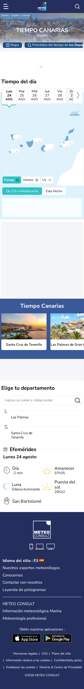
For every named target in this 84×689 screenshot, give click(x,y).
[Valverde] (10, 151)
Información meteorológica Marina (32, 611)
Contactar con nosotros (22, 582)
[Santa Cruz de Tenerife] (33, 140)
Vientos (28, 180)
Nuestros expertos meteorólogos (31, 567)
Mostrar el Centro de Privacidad (60, 667)
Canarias (26, 15)
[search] (77, 6)
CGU (45, 653)
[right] (78, 96)
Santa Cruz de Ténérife (22, 435)
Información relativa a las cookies (28, 660)
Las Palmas (20, 417)
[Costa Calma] (61, 145)
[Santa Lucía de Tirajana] (43, 149)
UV (44, 180)
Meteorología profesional (24, 618)
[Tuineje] (64, 142)
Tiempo (5, 15)
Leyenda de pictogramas (24, 589)
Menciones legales (25, 653)
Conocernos (13, 575)
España (15, 15)
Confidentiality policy (68, 660)
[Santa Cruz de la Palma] (13, 137)
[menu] (6, 6)
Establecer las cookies (21, 667)
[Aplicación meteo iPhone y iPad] (26, 638)
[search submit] (78, 401)
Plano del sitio (61, 653)
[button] (35, 140)
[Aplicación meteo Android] (58, 638)
